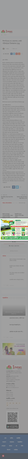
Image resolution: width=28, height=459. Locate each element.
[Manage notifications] (3, 456)
